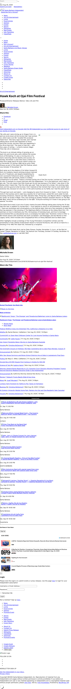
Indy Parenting (9, 32)
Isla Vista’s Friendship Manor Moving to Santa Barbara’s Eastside (22, 342)
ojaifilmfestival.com (10, 233)
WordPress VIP (64, 682)
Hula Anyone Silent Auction (10, 448)
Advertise (7, 72)
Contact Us (8, 75)
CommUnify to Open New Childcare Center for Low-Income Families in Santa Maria (29, 335)
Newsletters (18, 7)
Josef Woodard (12, 380)
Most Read (7, 325)
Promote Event (9, 612)
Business (3, 387)
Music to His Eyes (5, 312)
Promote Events (9, 637)
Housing (3, 345)
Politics (3, 359)
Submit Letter (8, 648)
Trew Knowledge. (43, 682)
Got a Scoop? (13, 12)
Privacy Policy (5, 674)
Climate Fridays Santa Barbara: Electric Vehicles (18, 493)
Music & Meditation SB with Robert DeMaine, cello (18, 403)
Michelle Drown (12, 107)
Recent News (8, 324)
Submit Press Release (11, 630)
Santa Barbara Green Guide (13, 68)
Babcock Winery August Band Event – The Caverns (19, 414)
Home (6, 40)
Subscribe (4, 12)
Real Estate (8, 30)
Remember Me (7, 593)
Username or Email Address (9, 586)
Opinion (6, 23)
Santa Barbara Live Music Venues (15, 48)
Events (6, 25)
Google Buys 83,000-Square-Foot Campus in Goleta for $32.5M (22, 362)
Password (3, 589)
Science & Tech (5, 365)
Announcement (5, 352)
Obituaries (7, 28)
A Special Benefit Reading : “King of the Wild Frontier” (20, 459)
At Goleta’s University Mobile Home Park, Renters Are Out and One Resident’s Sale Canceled (32, 390)
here (53, 581)
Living (6, 19)
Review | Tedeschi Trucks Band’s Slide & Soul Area (18, 377)
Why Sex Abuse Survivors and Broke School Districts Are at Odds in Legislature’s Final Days (32, 355)
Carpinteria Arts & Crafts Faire (11, 515)
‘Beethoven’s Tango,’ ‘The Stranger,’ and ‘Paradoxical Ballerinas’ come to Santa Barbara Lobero (28, 320)
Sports (6, 26)
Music (2, 380)
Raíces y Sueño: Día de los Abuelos (13, 504)
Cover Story (8, 623)
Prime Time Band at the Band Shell (13, 425)
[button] (35, 543)
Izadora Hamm (18, 365)
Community (4, 339)
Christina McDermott (15, 345)
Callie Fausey (15, 339)
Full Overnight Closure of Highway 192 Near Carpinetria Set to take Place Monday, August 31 (32, 349)
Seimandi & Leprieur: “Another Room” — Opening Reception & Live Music (26, 482)
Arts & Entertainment (11, 17)
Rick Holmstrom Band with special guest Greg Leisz (19, 470)
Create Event (8, 77)
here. (18, 600)
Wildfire (3, 332)
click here (27, 682)
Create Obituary (9, 646)
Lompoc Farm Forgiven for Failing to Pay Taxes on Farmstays (21, 384)
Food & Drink (8, 21)
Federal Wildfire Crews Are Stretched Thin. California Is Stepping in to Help (26, 329)
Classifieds (7, 34)
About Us (7, 74)
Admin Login (7, 649)
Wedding (7, 66)
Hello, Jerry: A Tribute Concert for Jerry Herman (18, 437)
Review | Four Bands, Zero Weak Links (11, 305)
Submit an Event (5, 7)
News (6, 15)
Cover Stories (8, 64)
